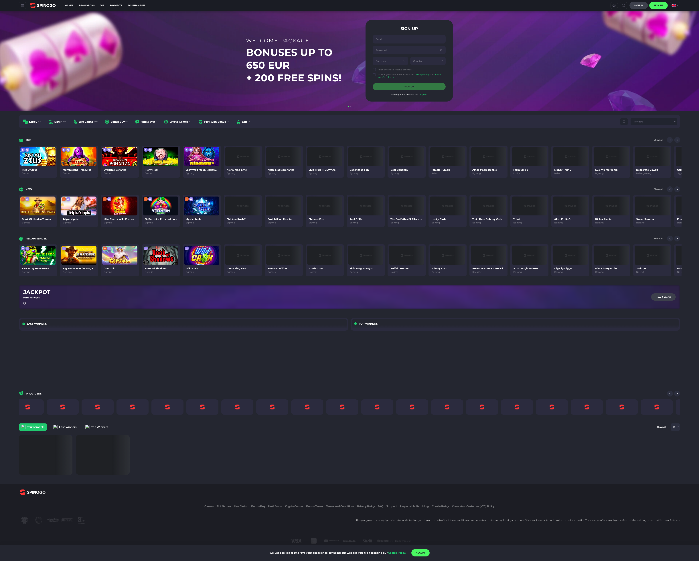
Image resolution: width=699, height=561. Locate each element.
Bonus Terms (314, 506)
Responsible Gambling (414, 506)
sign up (658, 5)
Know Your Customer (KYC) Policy (473, 506)
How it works (663, 297)
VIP (102, 5)
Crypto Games (294, 506)
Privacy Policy (422, 74)
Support (391, 506)
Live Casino (241, 506)
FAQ (380, 506)
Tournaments (136, 5)
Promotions (87, 5)
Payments (116, 5)
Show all (658, 139)
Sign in (638, 5)
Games (69, 5)
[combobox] (675, 5)
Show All (661, 427)
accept (420, 552)
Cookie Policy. (397, 552)
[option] (32, 121)
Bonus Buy (258, 506)
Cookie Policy (440, 506)
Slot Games (223, 506)
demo (38, 161)
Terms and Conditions (340, 506)
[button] (404, 61)
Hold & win (275, 506)
